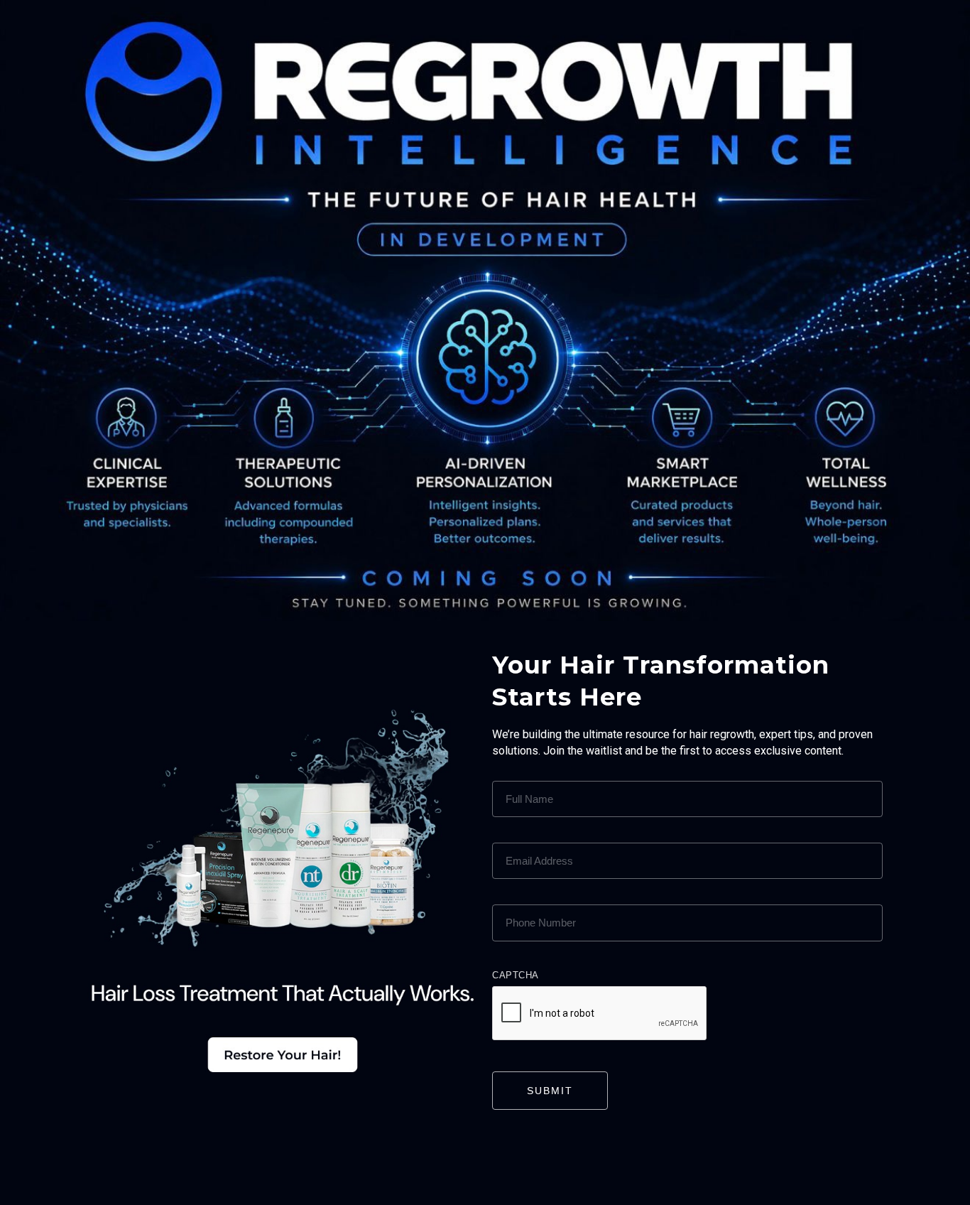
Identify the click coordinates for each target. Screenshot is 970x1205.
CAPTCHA (515, 975)
